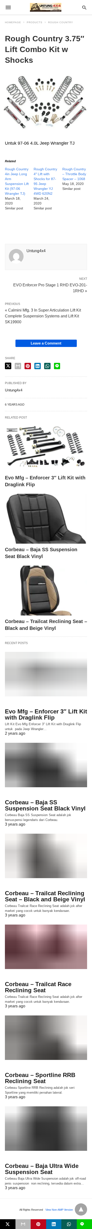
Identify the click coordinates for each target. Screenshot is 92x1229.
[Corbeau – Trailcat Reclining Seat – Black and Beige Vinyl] (46, 590)
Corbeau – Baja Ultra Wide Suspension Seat (42, 1169)
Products (34, 22)
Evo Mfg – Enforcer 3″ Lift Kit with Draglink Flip (46, 714)
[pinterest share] (28, 366)
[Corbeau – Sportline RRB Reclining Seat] (46, 1037)
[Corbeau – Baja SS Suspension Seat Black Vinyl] (46, 519)
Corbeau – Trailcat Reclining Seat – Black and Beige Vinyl (45, 896)
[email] (23, 1224)
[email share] (18, 366)
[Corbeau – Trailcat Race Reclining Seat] (46, 947)
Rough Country (60, 22)
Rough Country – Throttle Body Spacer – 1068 (74, 174)
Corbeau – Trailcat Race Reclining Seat (38, 987)
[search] (84, 7)
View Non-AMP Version (59, 1209)
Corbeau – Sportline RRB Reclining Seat (40, 1078)
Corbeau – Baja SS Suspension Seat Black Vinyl (45, 805)
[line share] (57, 366)
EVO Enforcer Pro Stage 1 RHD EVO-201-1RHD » (50, 287)
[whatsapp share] (47, 366)
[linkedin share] (37, 366)
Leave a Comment (46, 343)
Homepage (13, 22)
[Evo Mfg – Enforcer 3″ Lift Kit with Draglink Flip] (46, 447)
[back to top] (81, 1209)
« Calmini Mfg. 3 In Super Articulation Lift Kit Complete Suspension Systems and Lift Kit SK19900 (43, 316)
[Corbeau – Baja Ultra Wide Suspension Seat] (46, 1128)
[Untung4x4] (45, 7)
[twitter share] (8, 366)
